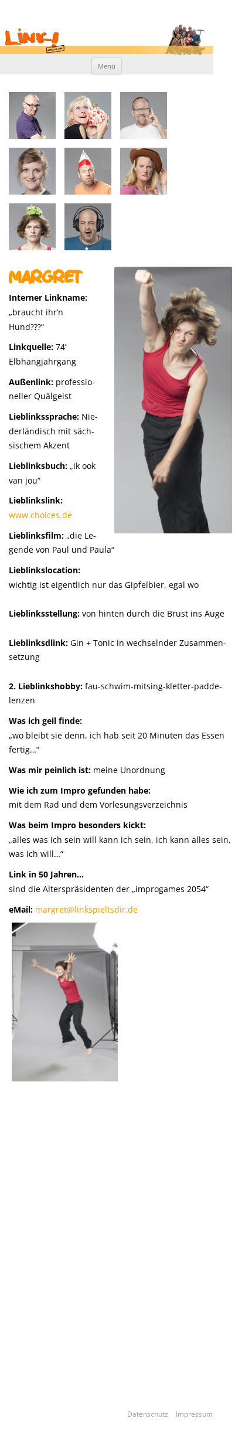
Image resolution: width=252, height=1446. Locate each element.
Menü (106, 66)
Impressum (194, 1414)
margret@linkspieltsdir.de (86, 909)
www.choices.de (40, 514)
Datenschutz (151, 1414)
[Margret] (65, 1002)
